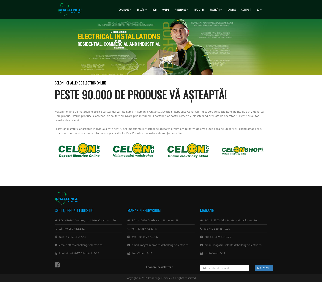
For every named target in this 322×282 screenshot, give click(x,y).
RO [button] (258, 9)
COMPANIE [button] (124, 9)
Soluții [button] (141, 9)
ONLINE (165, 9)
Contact (246, 9)
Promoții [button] (215, 9)
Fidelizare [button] (180, 9)
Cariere (232, 9)
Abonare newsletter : (160, 267)
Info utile (199, 9)
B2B (154, 9)
